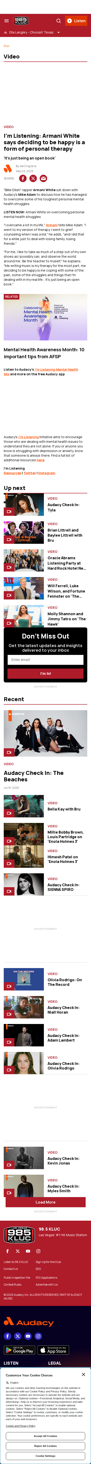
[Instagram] (38, 1251)
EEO (38, 1269)
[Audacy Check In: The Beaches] (45, 733)
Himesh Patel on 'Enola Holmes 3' (63, 859)
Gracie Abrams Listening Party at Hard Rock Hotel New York (67, 565)
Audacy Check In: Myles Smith (64, 1188)
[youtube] (28, 1251)
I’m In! (45, 673)
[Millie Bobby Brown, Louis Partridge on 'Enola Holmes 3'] (24, 834)
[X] (17, 1251)
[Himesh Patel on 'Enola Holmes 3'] (24, 856)
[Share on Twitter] (33, 178)
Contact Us (11, 1269)
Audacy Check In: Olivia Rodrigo (64, 1066)
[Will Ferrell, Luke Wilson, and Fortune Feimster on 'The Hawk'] (24, 588)
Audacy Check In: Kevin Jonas (64, 1161)
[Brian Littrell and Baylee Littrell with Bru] (24, 532)
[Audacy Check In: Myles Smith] (24, 1186)
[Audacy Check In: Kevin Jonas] (24, 1158)
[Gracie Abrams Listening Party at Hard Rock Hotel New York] (24, 560)
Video (9, 127)
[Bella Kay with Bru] (24, 806)
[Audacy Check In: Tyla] (24, 504)
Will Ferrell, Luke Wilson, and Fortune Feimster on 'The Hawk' (66, 593)
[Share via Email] (43, 178)
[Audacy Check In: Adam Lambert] (24, 1035)
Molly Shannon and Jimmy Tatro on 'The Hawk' (67, 619)
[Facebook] (7, 1251)
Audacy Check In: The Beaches (34, 776)
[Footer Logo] (45, 1322)
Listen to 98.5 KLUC (16, 1262)
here (40, 460)
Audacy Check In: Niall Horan (64, 1010)
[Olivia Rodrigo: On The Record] (24, 979)
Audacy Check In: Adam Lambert (64, 1038)
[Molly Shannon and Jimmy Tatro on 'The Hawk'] (24, 616)
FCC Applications (46, 1277)
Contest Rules (12, 1284)
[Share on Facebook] (23, 178)
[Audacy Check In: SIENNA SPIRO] (24, 884)
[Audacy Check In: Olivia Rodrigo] (24, 1063)
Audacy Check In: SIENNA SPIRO (64, 887)
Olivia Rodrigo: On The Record (65, 982)
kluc (6, 46)
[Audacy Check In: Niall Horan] (24, 1007)
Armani (52, 225)
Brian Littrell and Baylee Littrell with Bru (65, 535)
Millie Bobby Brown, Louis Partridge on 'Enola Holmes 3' (66, 837)
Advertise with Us (47, 1284)
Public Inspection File (17, 1277)
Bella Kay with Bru (64, 809)
